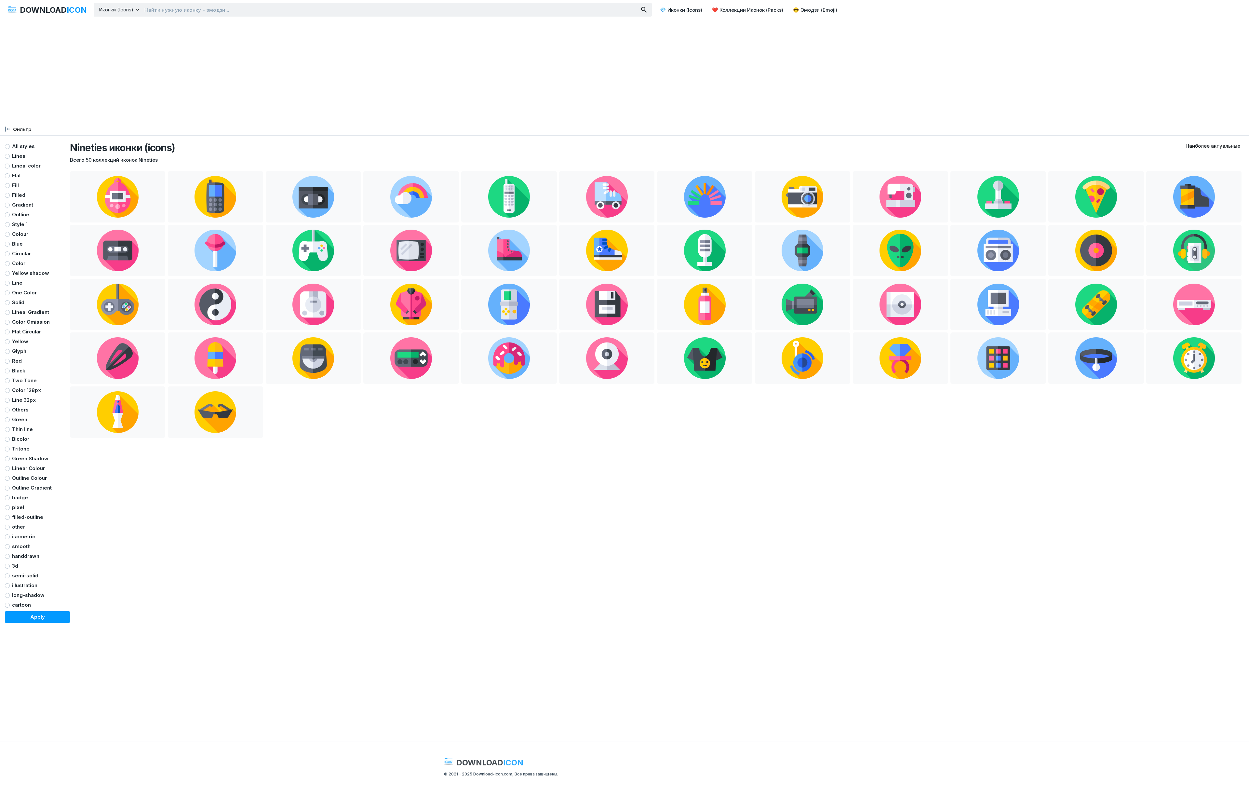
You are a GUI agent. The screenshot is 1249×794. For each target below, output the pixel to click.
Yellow (20, 341)
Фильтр (22, 129)
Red (17, 361)
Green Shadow (30, 458)
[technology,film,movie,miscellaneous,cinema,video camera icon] (802, 304)
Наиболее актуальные (1213, 146)
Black (18, 371)
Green (19, 419)
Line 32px (24, 400)
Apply (37, 617)
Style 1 (20, 224)
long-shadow (28, 595)
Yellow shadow (30, 273)
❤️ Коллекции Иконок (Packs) (747, 10)
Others (20, 410)
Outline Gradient (32, 488)
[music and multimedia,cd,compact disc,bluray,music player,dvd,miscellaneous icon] (900, 304)
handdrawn (25, 556)
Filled (18, 195)
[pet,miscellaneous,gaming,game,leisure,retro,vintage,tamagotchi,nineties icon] (117, 196)
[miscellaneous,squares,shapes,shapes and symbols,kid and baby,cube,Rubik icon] (998, 358)
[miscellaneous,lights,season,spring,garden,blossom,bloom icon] (704, 196)
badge (20, 497)
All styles (23, 146)
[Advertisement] (624, 71)
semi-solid (25, 575)
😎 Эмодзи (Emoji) (815, 10)
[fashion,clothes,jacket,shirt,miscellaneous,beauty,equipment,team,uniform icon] (411, 304)
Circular (21, 253)
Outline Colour (29, 478)
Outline (20, 214)
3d (15, 566)
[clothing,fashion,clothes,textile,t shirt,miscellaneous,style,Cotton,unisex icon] (704, 358)
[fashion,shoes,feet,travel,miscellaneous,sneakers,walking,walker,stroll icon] (606, 250)
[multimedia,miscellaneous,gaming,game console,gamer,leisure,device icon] (313, 304)
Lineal (19, 156)
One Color (24, 292)
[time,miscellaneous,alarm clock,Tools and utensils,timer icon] (1194, 358)
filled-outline (27, 517)
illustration (24, 585)
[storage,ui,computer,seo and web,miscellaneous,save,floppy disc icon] (606, 304)
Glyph (19, 351)
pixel (18, 507)
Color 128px (26, 390)
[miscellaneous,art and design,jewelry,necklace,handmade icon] (1096, 358)
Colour (20, 234)
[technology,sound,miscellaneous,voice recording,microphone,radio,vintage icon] (704, 250)
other (18, 527)
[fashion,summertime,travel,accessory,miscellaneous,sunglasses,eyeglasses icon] (215, 412)
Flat (16, 175)
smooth (21, 546)
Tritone (21, 449)
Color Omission (31, 322)
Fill (15, 185)
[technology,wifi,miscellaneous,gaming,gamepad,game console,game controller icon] (313, 250)
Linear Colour (28, 468)
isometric (23, 536)
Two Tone (24, 380)
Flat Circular (26, 332)
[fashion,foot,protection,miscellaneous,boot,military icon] (509, 250)
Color (18, 263)
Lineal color (26, 166)
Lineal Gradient (30, 312)
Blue (17, 244)
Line (17, 283)
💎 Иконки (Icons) (681, 10)
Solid (18, 302)
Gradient (22, 205)
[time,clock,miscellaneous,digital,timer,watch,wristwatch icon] (802, 250)
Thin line (22, 429)
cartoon (21, 605)
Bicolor (20, 439)
